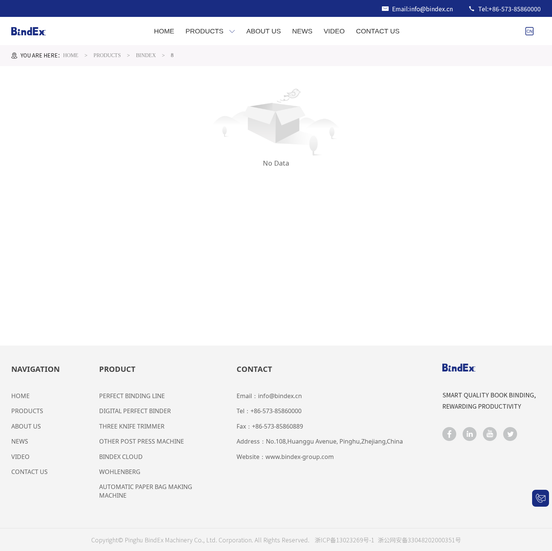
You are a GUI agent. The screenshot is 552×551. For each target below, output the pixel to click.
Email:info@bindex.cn (422, 8)
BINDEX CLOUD (121, 457)
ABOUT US (26, 426)
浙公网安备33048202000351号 (419, 539)
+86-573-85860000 (276, 411)
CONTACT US (29, 472)
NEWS (19, 441)
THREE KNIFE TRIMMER (131, 426)
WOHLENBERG (119, 472)
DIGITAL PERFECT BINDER (135, 411)
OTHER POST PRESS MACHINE (141, 441)
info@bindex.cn (280, 396)
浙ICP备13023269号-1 (345, 539)
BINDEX (146, 55)
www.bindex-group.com (299, 457)
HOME (70, 55)
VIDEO (20, 457)
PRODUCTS (107, 55)
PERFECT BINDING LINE (132, 396)
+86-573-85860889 (277, 426)
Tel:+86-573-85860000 (509, 8)
